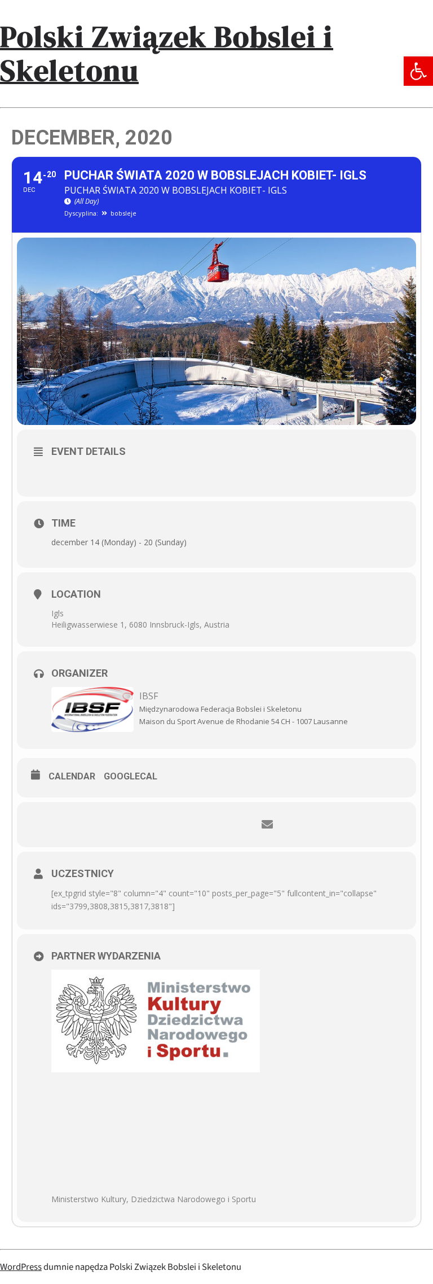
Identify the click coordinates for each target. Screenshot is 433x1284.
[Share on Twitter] (199, 824)
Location (76, 594)
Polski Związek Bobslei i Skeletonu (166, 53)
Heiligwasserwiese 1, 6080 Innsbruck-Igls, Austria (140, 624)
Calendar (71, 776)
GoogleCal (130, 776)
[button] (418, 71)
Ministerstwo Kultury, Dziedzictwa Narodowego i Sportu (153, 1199)
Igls (57, 613)
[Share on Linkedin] (233, 824)
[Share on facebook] (166, 824)
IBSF (148, 696)
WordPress (21, 1267)
